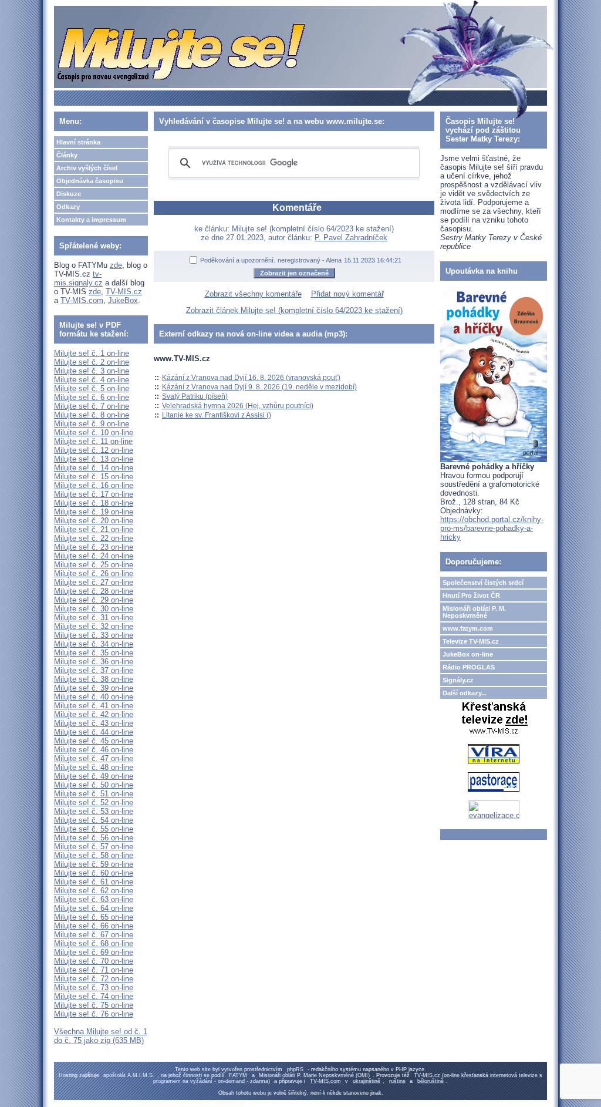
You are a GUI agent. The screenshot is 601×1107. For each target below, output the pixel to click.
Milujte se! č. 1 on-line (91, 353)
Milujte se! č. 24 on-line (93, 555)
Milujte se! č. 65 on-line (93, 917)
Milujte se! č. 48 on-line (93, 767)
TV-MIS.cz (124, 291)
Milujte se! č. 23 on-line (93, 547)
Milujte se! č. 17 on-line (93, 494)
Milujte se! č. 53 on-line (93, 811)
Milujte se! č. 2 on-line (91, 362)
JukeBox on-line (468, 654)
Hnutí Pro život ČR (471, 595)
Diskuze (68, 193)
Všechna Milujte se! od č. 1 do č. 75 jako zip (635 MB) (100, 1036)
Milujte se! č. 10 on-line (93, 432)
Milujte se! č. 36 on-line (93, 661)
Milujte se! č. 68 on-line (93, 943)
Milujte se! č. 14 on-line (93, 467)
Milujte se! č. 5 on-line (91, 388)
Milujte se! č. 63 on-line (93, 899)
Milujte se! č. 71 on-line (93, 969)
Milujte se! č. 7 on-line (91, 406)
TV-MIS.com (81, 300)
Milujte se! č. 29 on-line (93, 599)
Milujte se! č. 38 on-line (93, 679)
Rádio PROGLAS (469, 667)
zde (116, 265)
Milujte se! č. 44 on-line (93, 732)
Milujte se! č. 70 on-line (93, 961)
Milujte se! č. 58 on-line (93, 855)
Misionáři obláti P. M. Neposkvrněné (474, 612)
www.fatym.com (468, 628)
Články (66, 155)
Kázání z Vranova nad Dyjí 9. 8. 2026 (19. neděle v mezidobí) (259, 387)
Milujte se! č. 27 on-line (93, 582)
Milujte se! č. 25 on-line (93, 564)
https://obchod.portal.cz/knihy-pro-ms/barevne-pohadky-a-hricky (491, 528)
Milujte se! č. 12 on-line (93, 450)
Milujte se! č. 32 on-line (93, 626)
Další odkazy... (465, 692)
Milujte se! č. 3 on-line (91, 370)
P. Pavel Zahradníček (351, 237)
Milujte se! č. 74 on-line (93, 996)
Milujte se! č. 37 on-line (93, 670)
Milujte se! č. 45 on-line (93, 740)
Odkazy (68, 206)
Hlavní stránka (78, 142)
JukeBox (123, 300)
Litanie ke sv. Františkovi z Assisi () (216, 415)
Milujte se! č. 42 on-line (93, 714)
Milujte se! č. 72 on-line (93, 978)
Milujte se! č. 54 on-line (93, 820)
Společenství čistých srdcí (483, 582)
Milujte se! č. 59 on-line (93, 864)
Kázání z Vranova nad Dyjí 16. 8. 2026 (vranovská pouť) (251, 378)
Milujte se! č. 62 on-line (93, 890)
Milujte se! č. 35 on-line (93, 652)
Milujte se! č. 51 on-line (93, 793)
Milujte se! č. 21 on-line (93, 529)
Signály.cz (458, 680)
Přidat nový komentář (347, 294)
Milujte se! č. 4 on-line (91, 379)
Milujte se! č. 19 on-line (93, 511)
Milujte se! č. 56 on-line (93, 837)
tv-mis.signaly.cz (78, 278)
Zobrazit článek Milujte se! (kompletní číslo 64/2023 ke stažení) (294, 310)
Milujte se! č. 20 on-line (93, 520)
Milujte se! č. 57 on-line (93, 846)
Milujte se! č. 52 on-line (93, 802)
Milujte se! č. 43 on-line (93, 723)
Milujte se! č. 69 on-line (93, 952)
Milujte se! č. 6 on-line (91, 397)
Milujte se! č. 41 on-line (93, 705)
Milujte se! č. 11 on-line (93, 441)
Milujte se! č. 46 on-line (93, 749)
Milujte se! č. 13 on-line (93, 459)
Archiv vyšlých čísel (86, 167)
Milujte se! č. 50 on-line (93, 784)
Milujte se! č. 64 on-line (93, 908)
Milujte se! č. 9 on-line (91, 423)
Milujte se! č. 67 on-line (93, 934)
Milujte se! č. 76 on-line (93, 1014)
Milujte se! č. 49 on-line (93, 776)
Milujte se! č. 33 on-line (93, 635)
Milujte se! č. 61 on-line (93, 881)
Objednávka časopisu (89, 180)
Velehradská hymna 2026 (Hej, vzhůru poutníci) (237, 406)
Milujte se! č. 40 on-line (93, 696)
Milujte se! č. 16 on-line (93, 485)
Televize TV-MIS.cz (471, 641)
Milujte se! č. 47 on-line (93, 758)
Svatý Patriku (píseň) (195, 396)
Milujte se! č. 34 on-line (93, 644)
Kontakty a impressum (91, 219)
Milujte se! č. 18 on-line (93, 503)
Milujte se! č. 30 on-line (93, 608)
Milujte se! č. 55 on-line (93, 829)
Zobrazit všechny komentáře (253, 294)
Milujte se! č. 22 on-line (93, 538)
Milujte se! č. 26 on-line (93, 573)
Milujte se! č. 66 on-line (93, 925)
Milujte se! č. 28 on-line (93, 591)
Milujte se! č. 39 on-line (93, 688)
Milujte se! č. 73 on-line (93, 987)
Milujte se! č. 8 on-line (91, 415)
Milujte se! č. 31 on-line (93, 617)
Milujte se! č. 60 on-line (93, 873)
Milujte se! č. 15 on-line (93, 476)
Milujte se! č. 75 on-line (93, 1005)
